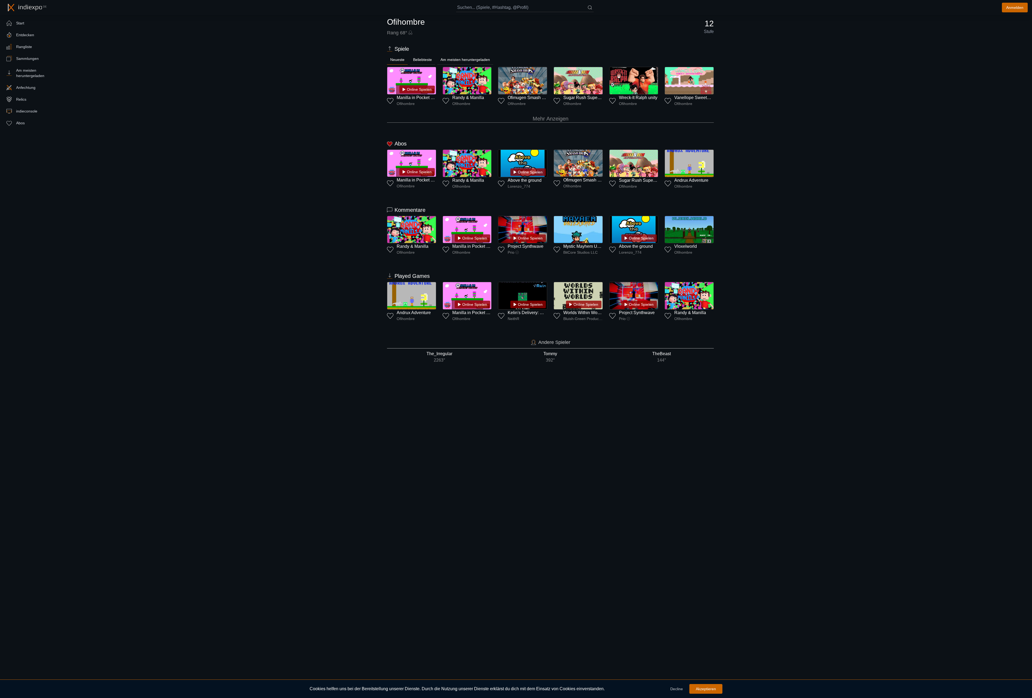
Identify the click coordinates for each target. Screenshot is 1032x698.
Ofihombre (406, 103)
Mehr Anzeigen (550, 119)
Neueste (397, 59)
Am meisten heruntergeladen (465, 59)
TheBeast (661, 356)
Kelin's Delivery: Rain (528, 312)
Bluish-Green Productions (583, 319)
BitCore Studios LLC (580, 252)
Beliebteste (422, 59)
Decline (676, 689)
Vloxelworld (685, 246)
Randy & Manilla (468, 97)
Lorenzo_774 (519, 186)
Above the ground (525, 180)
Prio (511, 252)
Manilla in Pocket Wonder (421, 97)
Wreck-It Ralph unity (638, 97)
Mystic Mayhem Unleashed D (591, 246)
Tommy (550, 356)
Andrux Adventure (691, 180)
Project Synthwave (525, 246)
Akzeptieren (706, 689)
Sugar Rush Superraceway (589, 97)
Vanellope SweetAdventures (701, 97)
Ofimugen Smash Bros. (530, 97)
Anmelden (1014, 7)
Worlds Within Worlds (583, 312)
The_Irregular (439, 356)
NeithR (513, 319)
